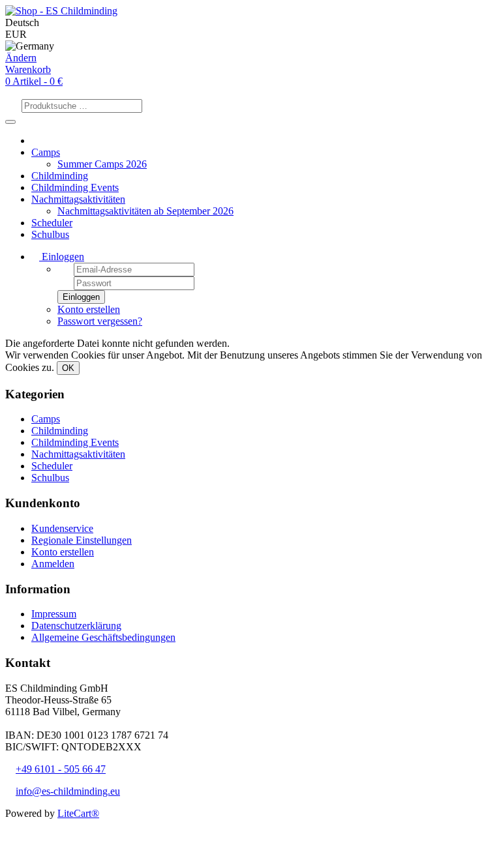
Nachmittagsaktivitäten (78, 199)
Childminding (59, 175)
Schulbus (50, 234)
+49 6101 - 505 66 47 (61, 769)
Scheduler (51, 222)
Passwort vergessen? (99, 321)
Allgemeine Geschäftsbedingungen (103, 637)
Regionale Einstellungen (81, 540)
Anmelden (52, 563)
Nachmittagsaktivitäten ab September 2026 (145, 210)
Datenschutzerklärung (76, 625)
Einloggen (61, 256)
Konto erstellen (88, 309)
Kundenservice (62, 528)
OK (68, 368)
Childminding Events (75, 187)
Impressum (53, 613)
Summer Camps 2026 (102, 164)
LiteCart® (78, 813)
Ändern (21, 57)
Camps (45, 152)
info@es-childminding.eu (68, 791)
